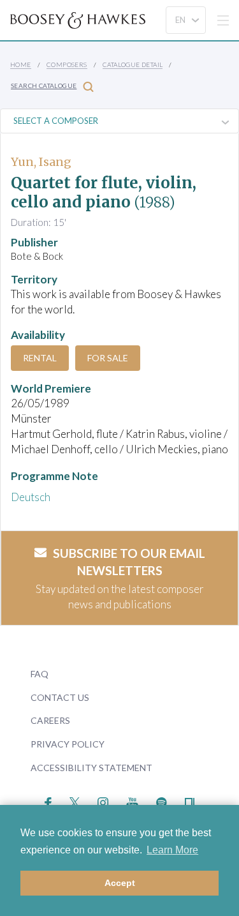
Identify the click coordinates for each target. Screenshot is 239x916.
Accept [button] (120, 883)
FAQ (39, 673)
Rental (40, 357)
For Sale (107, 357)
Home (20, 64)
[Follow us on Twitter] (74, 801)
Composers (67, 64)
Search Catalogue (43, 85)
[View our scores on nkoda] (189, 801)
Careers (50, 720)
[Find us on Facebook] (48, 801)
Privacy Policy (68, 744)
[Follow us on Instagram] (103, 801)
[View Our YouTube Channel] (132, 801)
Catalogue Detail (133, 64)
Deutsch (30, 497)
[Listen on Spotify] (161, 801)
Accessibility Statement (91, 767)
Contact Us (60, 697)
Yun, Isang (41, 161)
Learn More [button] (172, 850)
